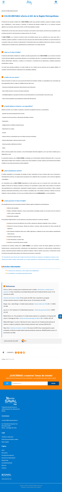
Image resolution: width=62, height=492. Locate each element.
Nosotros (4, 465)
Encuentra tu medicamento (8, 458)
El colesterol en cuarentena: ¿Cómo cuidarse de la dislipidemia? (23, 270)
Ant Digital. (38, 487)
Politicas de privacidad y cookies (10, 439)
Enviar (53, 383)
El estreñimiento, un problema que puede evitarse (19, 273)
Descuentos (5, 452)
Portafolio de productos (8, 455)
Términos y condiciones (7, 437)
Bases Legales (5, 442)
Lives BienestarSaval (7, 463)
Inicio (3, 450)
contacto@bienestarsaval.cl (10, 420)
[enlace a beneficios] (60, 316)
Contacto (4, 468)
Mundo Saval (5, 460)
